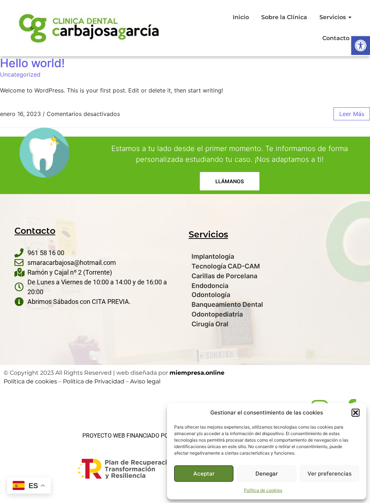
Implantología (213, 256)
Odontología (211, 294)
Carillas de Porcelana (224, 276)
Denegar (266, 473)
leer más (351, 113)
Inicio (241, 17)
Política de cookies (263, 490)
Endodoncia (210, 285)
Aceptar (204, 473)
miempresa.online (196, 372)
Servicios (332, 17)
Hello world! (32, 63)
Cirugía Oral (210, 324)
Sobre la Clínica (284, 17)
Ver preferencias (329, 473)
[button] (360, 45)
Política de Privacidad (93, 381)
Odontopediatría (217, 314)
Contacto (335, 38)
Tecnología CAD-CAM (226, 266)
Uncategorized (20, 74)
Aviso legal (145, 381)
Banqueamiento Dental (227, 304)
